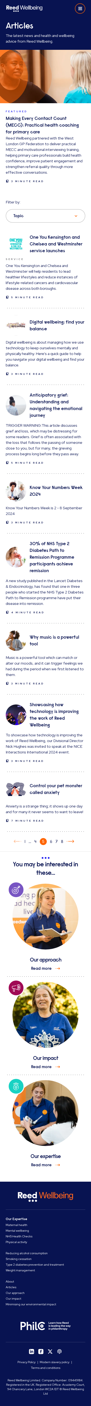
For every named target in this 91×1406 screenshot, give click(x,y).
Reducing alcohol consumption (27, 1253)
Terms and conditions (45, 1368)
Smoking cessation (19, 1259)
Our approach (15, 1293)
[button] (80, 8)
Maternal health (16, 1225)
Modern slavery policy (54, 1362)
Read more (41, 968)
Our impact (13, 1298)
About (10, 1281)
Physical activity (16, 1242)
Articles (11, 1287)
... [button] (30, 841)
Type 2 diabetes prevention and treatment (35, 1264)
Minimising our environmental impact (31, 1304)
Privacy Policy (27, 1362)
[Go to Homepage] (24, 8)
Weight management (20, 1270)
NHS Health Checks (19, 1236)
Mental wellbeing (17, 1231)
